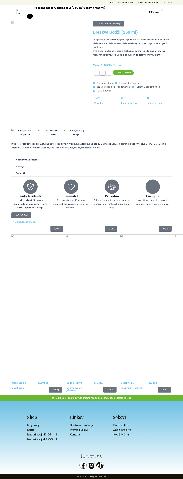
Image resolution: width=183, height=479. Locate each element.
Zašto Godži (53, 8)
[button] (108, 23)
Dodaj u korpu (123, 72)
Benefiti (20, 173)
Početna (39, 8)
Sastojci (20, 166)
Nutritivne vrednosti (27, 159)
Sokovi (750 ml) (94, 8)
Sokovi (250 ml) (73, 8)
